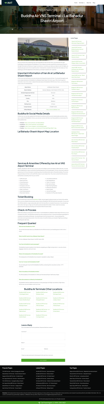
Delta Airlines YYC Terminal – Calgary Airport (12, 385)
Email (22, 348)
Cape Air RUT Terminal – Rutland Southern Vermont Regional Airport (77, 49)
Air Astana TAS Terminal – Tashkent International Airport (48, 381)
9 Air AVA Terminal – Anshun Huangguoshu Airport (13, 371)
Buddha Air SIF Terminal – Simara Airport (58, 310)
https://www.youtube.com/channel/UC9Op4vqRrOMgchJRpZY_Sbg (40, 128)
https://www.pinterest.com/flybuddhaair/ (34, 122)
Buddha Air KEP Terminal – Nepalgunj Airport (25, 304)
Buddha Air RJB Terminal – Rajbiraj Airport (25, 310)
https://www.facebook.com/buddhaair (34, 124)
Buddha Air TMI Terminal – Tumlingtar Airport (42, 316)
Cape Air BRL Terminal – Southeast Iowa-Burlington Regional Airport (78, 69)
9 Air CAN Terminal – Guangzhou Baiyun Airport (12, 381)
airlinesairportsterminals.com (49, 399)
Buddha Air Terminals (47, 24)
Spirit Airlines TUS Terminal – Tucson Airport (11, 388)
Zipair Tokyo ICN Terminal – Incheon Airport (79, 378)
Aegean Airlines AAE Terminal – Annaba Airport (12, 376)
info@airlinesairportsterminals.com (54, 394)
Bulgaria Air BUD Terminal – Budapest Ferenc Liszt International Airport (77, 119)
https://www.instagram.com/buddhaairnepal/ (36, 126)
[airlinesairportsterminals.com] (8, 2)
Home (75, 2)
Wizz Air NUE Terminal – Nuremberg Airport (79, 383)
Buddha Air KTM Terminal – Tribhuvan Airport (42, 304)
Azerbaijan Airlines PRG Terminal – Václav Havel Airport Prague (78, 133)
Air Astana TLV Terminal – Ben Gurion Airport (45, 385)
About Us (89, 2)
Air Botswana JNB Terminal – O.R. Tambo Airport (46, 383)
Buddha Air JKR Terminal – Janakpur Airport (59, 298)
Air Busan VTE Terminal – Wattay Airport (44, 388)
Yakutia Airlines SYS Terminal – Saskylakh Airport (80, 373)
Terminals (81, 2)
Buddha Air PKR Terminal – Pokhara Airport (59, 304)
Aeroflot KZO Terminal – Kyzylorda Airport (45, 371)
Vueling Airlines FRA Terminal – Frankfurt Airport (80, 388)
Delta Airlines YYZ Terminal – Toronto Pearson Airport (14, 373)
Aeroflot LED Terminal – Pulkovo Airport (45, 373)
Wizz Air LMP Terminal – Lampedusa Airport (79, 376)
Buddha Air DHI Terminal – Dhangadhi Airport (42, 298)
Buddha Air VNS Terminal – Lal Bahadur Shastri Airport (42, 310)
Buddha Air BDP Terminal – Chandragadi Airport (25, 293)
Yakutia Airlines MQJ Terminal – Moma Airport (80, 381)
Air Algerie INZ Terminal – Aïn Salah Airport (45, 376)
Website (46, 348)
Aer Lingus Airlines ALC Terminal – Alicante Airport (13, 378)
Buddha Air (36, 199)
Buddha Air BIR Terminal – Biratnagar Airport (59, 293)
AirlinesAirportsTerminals (36, 24)
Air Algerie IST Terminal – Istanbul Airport (45, 378)
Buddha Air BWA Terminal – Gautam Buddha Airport (25, 298)
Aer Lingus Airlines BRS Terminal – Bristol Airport (13, 383)
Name (23, 342)
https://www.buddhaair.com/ (53, 109)
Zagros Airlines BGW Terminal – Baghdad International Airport (83, 371)
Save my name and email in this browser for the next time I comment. (37, 355)
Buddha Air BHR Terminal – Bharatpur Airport (42, 293)
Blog (94, 2)
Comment (24, 331)
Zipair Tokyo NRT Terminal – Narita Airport (79, 385)
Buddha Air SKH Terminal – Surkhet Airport (25, 316)
